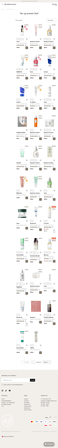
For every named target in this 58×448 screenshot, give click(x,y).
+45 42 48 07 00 (47, 399)
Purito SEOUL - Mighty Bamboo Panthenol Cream (22, 350)
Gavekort (26, 400)
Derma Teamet (27, 409)
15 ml (18, 69)
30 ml (35, 69)
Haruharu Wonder (35, 256)
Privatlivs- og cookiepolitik (8, 402)
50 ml (21, 69)
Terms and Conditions (37, 431)
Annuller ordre (27, 406)
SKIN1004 (19, 71)
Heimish (18, 162)
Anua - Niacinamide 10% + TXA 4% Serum (35, 74)
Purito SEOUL (20, 255)
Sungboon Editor (20, 132)
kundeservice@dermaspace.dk (48, 400)
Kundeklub (26, 402)
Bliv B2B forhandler (6, 404)
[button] (55, 4)
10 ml (32, 69)
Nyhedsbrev (27, 408)
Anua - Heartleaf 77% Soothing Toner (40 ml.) (49, 288)
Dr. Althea (32, 102)
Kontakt (26, 399)
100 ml (32, 190)
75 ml (18, 190)
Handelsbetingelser (6, 400)
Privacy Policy (46, 431)
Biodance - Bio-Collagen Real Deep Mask (35, 320)
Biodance (32, 317)
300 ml (31, 253)
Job (2, 406)
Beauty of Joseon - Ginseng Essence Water (35, 135)
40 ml (45, 99)
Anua (31, 71)
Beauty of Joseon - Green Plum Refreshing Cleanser (36, 195)
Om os (3, 399)
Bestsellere (50, 20)
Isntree (46, 71)
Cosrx (18, 41)
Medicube (19, 193)
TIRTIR (32, 348)
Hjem (3, 9)
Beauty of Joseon (35, 41)
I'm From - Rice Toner (48, 225)
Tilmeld (33, 380)
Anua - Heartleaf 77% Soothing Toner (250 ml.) (49, 104)
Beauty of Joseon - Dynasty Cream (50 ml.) (49, 135)
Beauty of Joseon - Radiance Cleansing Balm (35, 288)
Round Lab (33, 223)
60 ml (32, 160)
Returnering (27, 404)
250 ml (49, 99)
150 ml (45, 220)
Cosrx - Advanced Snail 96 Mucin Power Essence (22, 44)
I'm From (46, 223)
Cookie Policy (53, 431)
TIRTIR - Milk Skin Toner (35, 349)
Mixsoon (46, 255)
